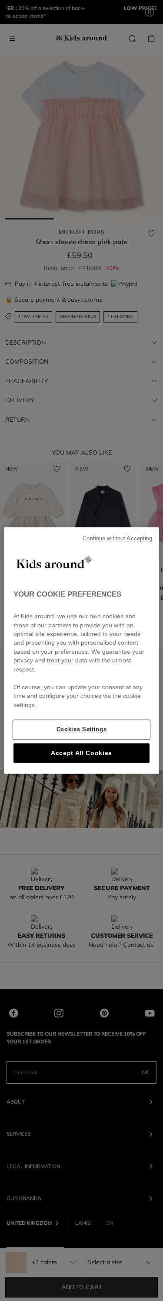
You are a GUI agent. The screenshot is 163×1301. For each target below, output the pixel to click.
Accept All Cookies (81, 753)
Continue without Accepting (117, 539)
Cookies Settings (82, 729)
